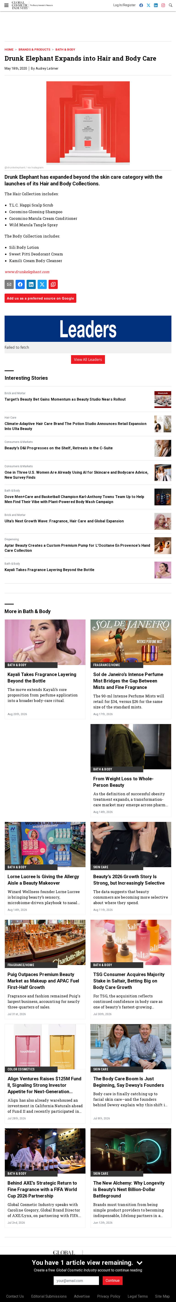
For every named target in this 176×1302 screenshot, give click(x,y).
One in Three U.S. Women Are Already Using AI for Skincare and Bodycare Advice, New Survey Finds (76, 475)
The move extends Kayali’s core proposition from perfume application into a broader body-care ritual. (43, 695)
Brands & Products (34, 49)
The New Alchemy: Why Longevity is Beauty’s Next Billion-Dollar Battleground (129, 1189)
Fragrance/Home (106, 665)
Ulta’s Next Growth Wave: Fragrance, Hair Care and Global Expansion (64, 521)
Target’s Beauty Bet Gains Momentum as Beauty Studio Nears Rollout (65, 399)
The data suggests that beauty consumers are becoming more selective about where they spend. (130, 897)
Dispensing (12, 539)
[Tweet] (42, 284)
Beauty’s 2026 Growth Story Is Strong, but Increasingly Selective (129, 880)
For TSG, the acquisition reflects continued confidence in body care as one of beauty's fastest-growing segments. (128, 1001)
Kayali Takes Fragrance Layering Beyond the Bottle (49, 570)
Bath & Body (65, 49)
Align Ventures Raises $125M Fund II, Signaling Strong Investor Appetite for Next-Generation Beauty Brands (44, 1085)
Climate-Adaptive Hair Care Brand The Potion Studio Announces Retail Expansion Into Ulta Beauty (75, 426)
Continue (113, 1280)
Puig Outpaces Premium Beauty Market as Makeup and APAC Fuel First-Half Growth (43, 981)
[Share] (20, 284)
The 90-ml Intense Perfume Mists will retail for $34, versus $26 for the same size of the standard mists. (128, 701)
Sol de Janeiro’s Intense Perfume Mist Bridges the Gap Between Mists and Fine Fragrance (128, 681)
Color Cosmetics (21, 1069)
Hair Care (10, 417)
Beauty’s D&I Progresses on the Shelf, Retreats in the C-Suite (59, 448)
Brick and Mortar (15, 393)
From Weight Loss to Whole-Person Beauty (123, 782)
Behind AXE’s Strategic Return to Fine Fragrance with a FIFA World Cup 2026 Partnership (42, 1189)
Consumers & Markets (19, 442)
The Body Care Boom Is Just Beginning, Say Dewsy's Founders (128, 1082)
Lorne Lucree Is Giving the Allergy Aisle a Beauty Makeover (43, 880)
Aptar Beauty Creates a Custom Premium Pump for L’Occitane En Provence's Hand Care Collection (77, 548)
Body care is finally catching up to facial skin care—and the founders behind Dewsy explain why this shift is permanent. (130, 1099)
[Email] (9, 284)
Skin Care (100, 867)
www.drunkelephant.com (27, 271)
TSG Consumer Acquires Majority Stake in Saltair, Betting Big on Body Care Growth (129, 981)
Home (9, 49)
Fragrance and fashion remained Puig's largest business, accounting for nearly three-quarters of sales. (44, 1001)
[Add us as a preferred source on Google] (53, 284)
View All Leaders (88, 359)
